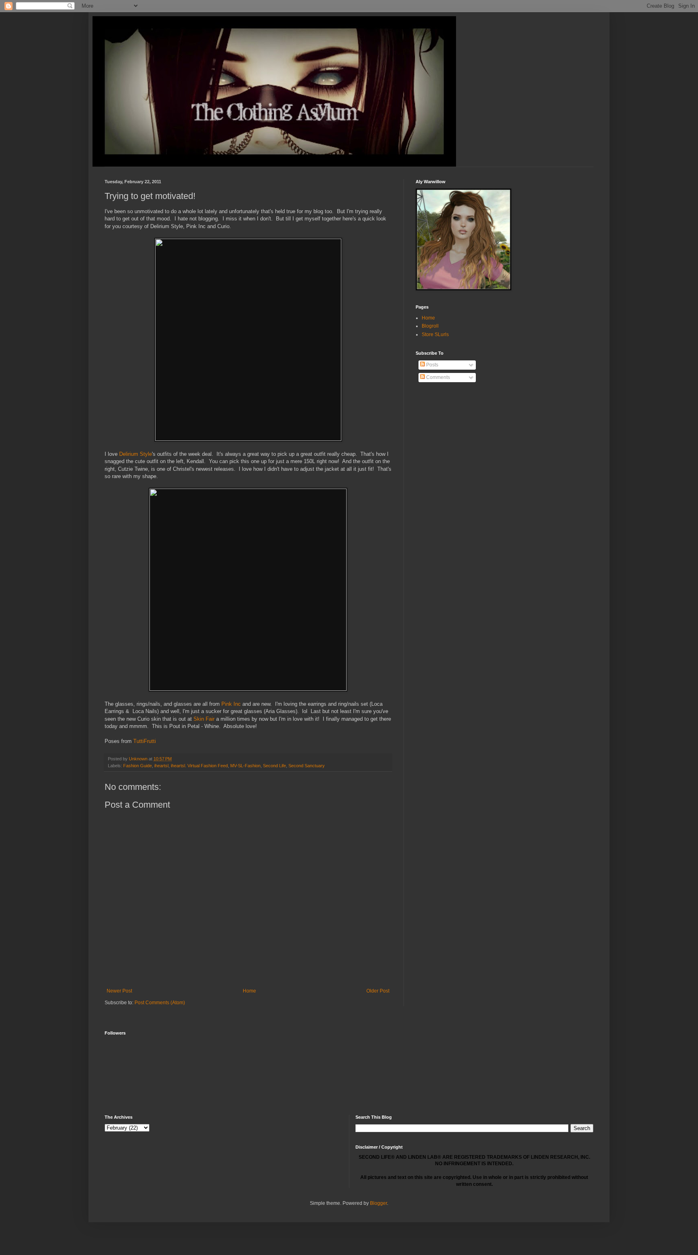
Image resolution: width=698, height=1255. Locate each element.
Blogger (378, 1203)
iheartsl (161, 765)
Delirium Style (135, 454)
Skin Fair (203, 719)
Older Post (377, 991)
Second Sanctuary (306, 765)
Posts (431, 365)
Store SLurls (435, 334)
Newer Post (119, 991)
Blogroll (430, 326)
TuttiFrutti (144, 741)
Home (249, 991)
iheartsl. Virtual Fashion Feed (199, 765)
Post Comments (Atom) (160, 1002)
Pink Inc (231, 704)
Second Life (274, 765)
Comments (437, 377)
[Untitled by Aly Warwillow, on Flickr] (248, 439)
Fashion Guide (137, 765)
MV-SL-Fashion (245, 765)
